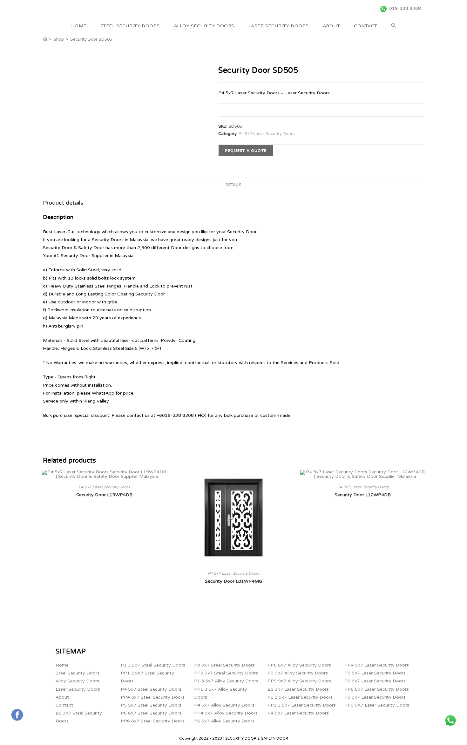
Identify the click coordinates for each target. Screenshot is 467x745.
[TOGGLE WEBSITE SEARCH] (393, 26)
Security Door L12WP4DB (363, 495)
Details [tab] (233, 184)
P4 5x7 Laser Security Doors (267, 133)
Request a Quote (246, 150)
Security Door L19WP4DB (104, 495)
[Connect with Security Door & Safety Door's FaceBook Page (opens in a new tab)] (17, 715)
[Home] (45, 39)
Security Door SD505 (91, 39)
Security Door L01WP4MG (233, 581)
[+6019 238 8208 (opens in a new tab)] (450, 720)
